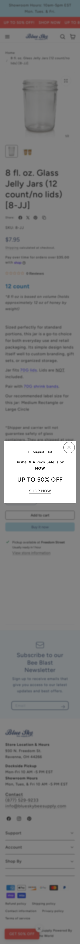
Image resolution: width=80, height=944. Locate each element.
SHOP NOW (40, 491)
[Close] (69, 447)
